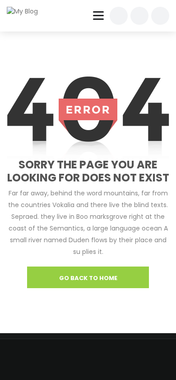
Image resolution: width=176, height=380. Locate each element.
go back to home (88, 278)
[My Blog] (28, 11)
